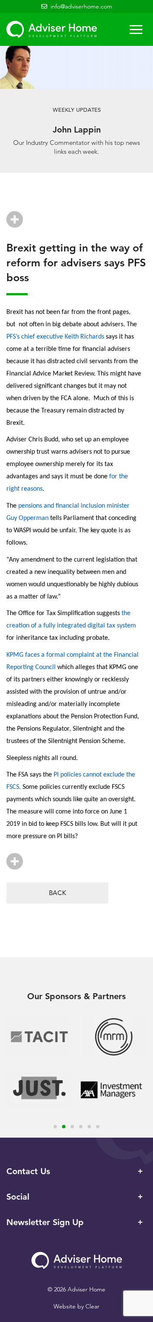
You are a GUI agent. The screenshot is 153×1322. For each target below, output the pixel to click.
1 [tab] (55, 1126)
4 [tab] (80, 1126)
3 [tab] (72, 1126)
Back (57, 893)
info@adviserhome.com (81, 6)
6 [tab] (97, 1126)
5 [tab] (89, 1126)
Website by (76, 1306)
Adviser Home (51, 29)
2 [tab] (63, 1126)
